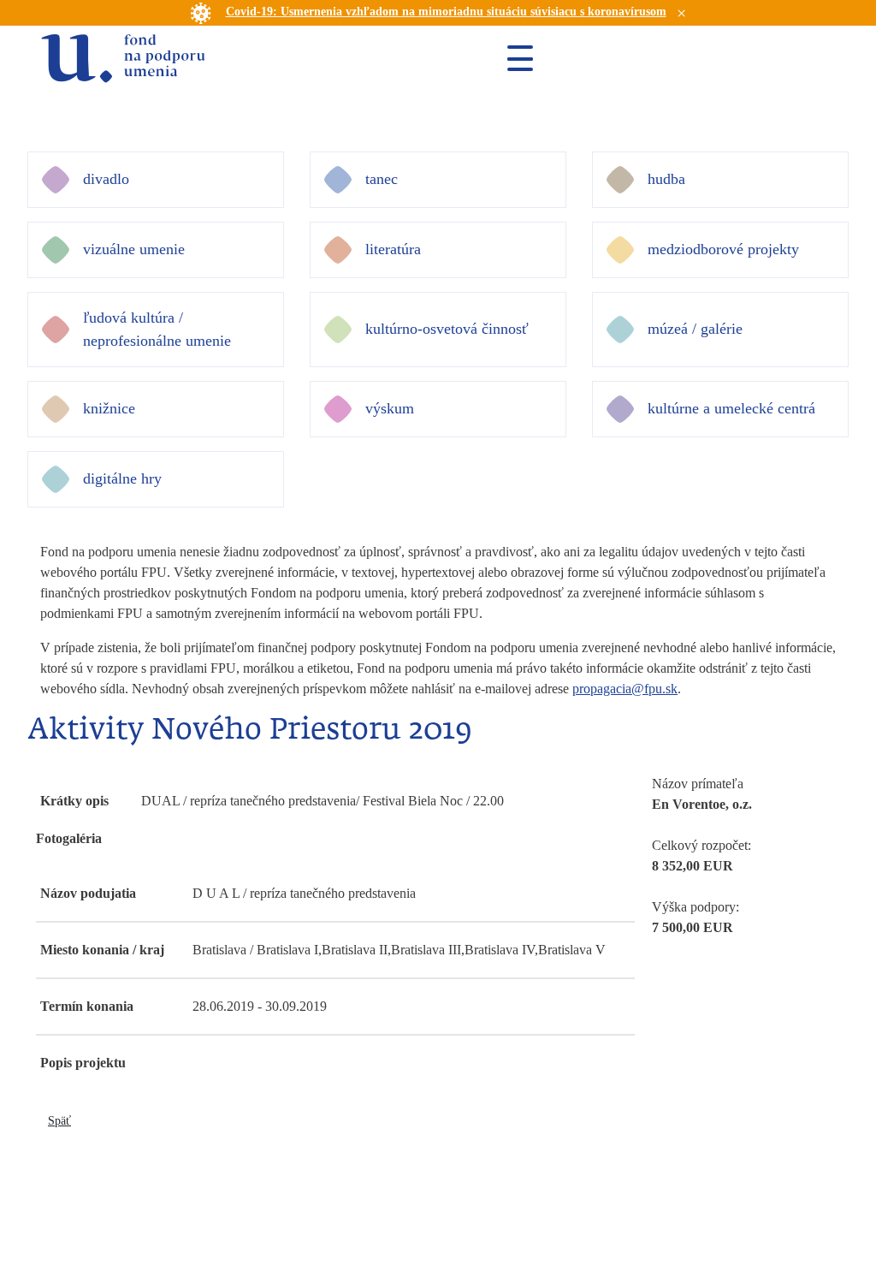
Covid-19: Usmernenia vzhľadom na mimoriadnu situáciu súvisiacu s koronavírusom (446, 11)
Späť (59, 1120)
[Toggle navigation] (513, 58)
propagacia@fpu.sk (625, 688)
